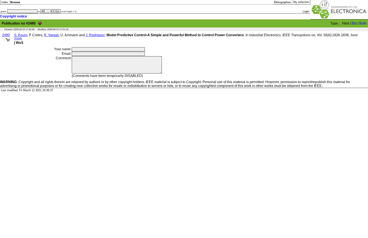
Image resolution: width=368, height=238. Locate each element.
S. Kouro (20, 35)
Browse (15, 2)
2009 (18, 39)
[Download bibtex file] (40, 23)
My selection (301, 2)
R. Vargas (51, 35)
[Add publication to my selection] (8, 39)
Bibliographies (282, 2)
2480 (6, 35)
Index (4, 2)
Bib (354, 23)
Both (362, 23)
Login (306, 11)
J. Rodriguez (95, 35)
